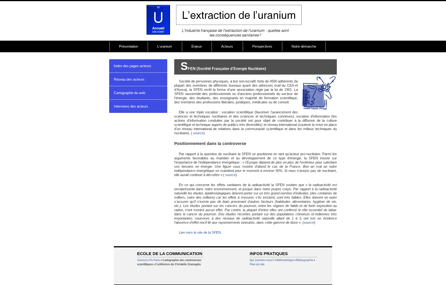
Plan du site (257, 264)
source (197, 133)
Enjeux (196, 46)
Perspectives (262, 46)
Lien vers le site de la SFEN (200, 232)
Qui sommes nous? (262, 260)
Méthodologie (285, 260)
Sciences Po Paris (148, 260)
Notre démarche (304, 46)
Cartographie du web (129, 93)
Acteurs (227, 46)
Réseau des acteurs (129, 79)
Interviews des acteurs (131, 106)
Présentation (128, 46)
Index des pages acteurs (132, 66)
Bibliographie (304, 260)
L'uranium (164, 46)
